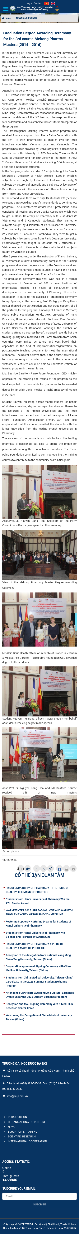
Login (29, 3)
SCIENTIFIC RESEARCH (21, 1136)
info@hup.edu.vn (17, 1096)
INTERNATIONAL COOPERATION (27, 1141)
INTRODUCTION (17, 1117)
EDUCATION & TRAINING (22, 1131)
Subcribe (39, 1204)
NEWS (11, 1126)
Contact (38, 3)
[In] (66, 868)
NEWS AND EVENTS (26, 18)
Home (7, 18)
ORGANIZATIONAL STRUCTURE (26, 1122)
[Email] (73, 868)
